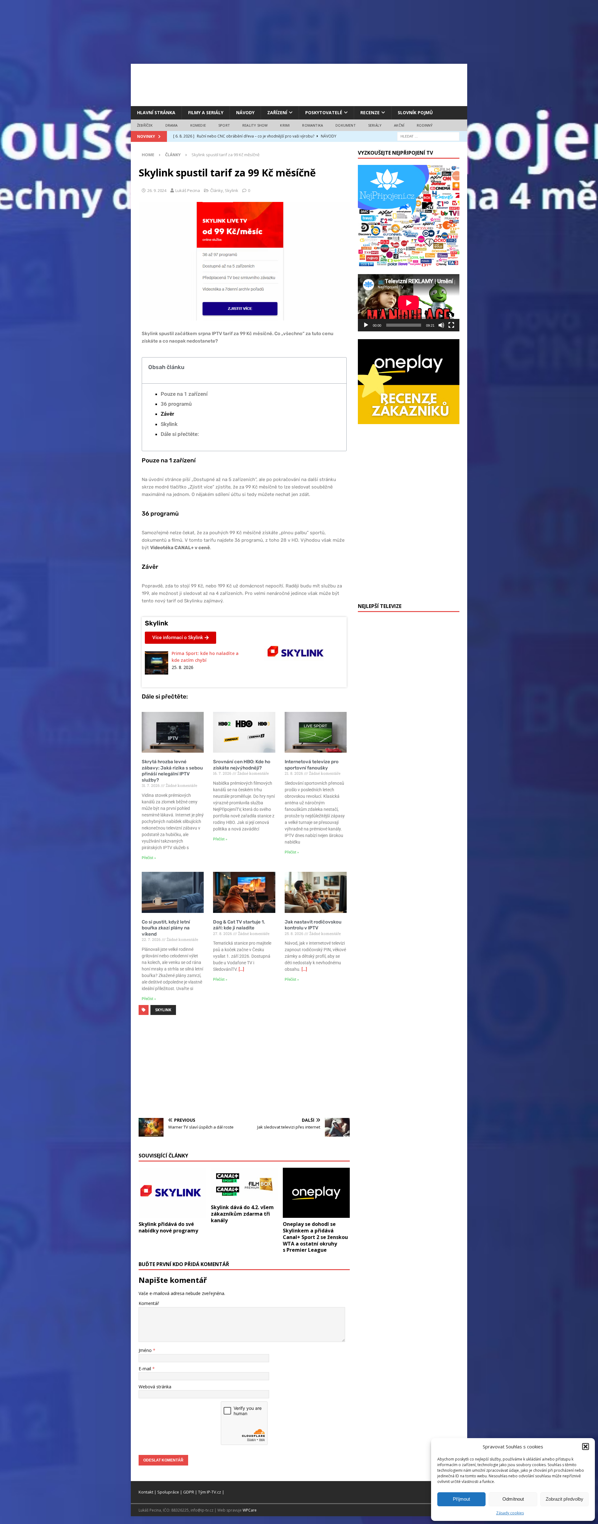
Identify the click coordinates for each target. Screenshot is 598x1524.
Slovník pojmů (415, 112)
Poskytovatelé (323, 112)
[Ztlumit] (441, 325)
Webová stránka (155, 1387)
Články (216, 190)
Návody (245, 112)
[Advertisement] (299, 84)
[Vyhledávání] (428, 136)
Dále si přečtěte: (180, 434)
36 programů (176, 404)
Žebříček (145, 125)
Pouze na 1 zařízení (184, 394)
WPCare (250, 1510)
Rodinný (425, 125)
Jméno (146, 1350)
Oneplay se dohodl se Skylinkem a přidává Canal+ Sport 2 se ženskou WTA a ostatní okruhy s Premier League (315, 1237)
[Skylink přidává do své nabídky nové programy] (172, 1193)
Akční (399, 125)
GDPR (188, 1492)
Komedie (198, 125)
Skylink (231, 190)
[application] (408, 302)
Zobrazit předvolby (564, 1499)
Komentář (149, 1303)
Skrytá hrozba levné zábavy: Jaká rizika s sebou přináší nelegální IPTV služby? (172, 771)
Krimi (285, 125)
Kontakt (146, 1492)
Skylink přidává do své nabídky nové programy (168, 1227)
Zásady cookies (510, 1513)
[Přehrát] (366, 325)
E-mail (145, 1369)
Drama (171, 125)
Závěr (167, 414)
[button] (585, 1446)
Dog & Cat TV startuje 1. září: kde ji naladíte (239, 925)
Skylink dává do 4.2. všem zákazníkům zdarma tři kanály (242, 1214)
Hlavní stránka (156, 112)
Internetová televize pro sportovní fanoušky (312, 765)
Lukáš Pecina (187, 190)
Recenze (370, 112)
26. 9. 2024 (156, 190)
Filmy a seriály (205, 112)
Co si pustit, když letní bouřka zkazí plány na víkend (166, 928)
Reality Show (255, 125)
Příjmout (461, 1499)
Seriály (375, 125)
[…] (241, 969)
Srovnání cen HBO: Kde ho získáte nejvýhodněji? (241, 765)
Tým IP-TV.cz (209, 1492)
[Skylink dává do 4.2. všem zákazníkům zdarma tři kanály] (244, 1184)
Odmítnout (513, 1499)
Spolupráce (168, 1492)
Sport (224, 125)
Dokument (345, 125)
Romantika (312, 125)
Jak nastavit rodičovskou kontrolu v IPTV (313, 925)
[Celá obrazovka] (451, 325)
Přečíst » (149, 858)
